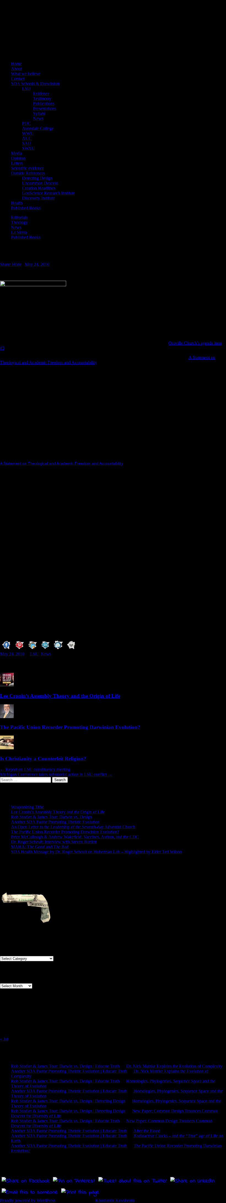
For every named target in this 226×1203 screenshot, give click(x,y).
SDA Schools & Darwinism (35, 83)
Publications (43, 103)
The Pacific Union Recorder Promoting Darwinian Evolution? (70, 727)
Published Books (26, 208)
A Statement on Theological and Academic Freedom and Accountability (61, 463)
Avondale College (37, 128)
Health (17, 203)
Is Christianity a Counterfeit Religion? (43, 758)
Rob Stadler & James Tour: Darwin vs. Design (51, 817)
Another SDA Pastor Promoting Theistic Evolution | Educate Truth (69, 1071)
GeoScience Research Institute (48, 193)
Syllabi (39, 113)
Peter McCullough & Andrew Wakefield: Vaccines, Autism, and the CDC (75, 836)
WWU (28, 133)
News (38, 118)
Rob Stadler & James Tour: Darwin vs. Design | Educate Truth (65, 1066)
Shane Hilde (10, 264)
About (16, 68)
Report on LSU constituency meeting (35, 769)
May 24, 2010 (37, 264)
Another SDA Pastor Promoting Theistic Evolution (55, 821)
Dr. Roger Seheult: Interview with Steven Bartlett (54, 841)
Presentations (44, 108)
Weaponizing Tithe (27, 807)
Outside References (28, 173)
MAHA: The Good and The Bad (40, 846)
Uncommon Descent (40, 183)
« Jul (4, 1039)
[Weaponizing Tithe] (27, 904)
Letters (17, 163)
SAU (26, 143)
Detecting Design (37, 178)
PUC (26, 123)
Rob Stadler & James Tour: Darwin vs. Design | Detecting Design (68, 1101)
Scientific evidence (27, 168)
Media (16, 153)
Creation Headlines (38, 188)
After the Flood (146, 1130)
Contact (18, 78)
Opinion (18, 158)
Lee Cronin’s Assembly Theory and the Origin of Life (60, 696)
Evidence (41, 93)
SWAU (28, 148)
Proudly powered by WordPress (27, 1200)
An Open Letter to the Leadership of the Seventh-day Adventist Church (73, 826)
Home (16, 63)
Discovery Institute (38, 198)
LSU (26, 88)
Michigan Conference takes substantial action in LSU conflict (56, 774)
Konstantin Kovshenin (114, 1200)
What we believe (25, 73)
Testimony (42, 98)
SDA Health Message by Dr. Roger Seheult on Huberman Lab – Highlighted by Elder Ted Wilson (96, 851)
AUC (27, 138)
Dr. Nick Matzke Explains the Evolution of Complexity (174, 1066)
